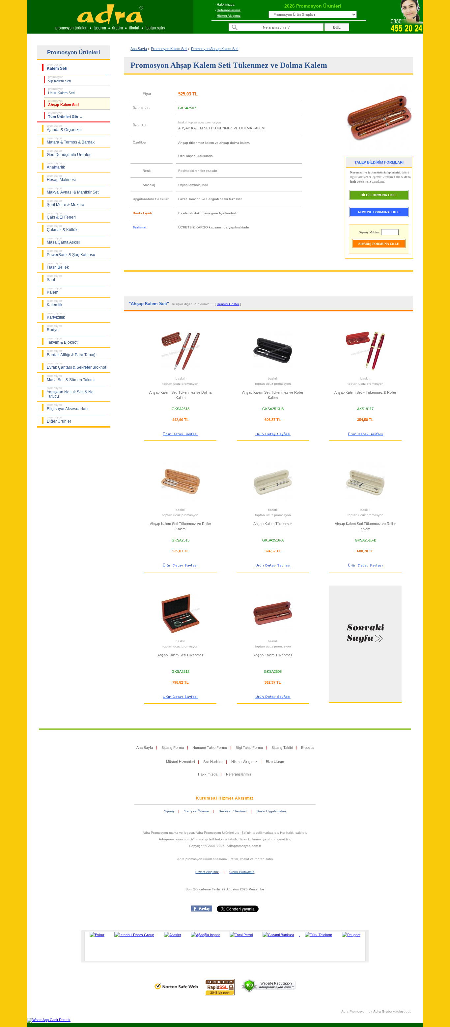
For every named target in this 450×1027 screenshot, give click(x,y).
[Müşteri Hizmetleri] (406, 32)
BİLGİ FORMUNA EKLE (379, 195)
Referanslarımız (228, 10)
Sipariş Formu (172, 748)
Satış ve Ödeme (196, 811)
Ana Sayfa (138, 49)
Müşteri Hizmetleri (180, 762)
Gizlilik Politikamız (241, 872)
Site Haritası (213, 762)
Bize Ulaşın (275, 762)
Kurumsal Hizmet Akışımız (225, 798)
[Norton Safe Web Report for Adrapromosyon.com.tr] (176, 991)
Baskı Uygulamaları (271, 811)
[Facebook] (201, 910)
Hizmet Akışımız (228, 15)
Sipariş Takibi (282, 748)
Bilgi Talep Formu (249, 748)
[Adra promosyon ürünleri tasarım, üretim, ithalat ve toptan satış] (110, 32)
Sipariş (169, 811)
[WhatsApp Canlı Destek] (48, 1020)
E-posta (307, 748)
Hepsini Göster (228, 304)
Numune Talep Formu (209, 748)
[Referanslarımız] (223, 946)
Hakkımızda (226, 4)
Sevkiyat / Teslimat (233, 811)
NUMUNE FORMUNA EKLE (379, 212)
